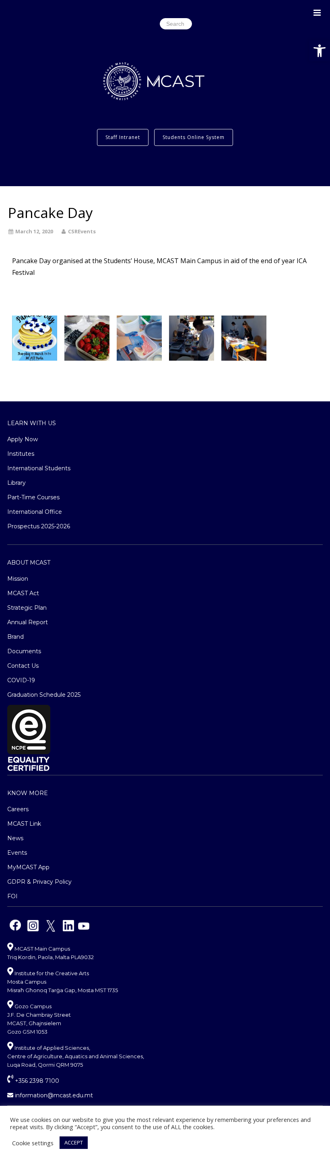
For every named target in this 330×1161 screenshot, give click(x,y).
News (15, 838)
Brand (15, 636)
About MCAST (28, 562)
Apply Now (22, 439)
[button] (319, 50)
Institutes (20, 453)
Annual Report (27, 622)
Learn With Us (31, 423)
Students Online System (194, 137)
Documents (24, 651)
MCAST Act (23, 593)
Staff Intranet (122, 137)
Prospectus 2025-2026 (38, 526)
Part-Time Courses (33, 497)
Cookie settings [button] (33, 1142)
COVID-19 (21, 680)
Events (17, 852)
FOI (12, 896)
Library (16, 482)
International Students (38, 468)
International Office (34, 511)
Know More (27, 793)
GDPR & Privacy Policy (39, 881)
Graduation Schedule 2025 (43, 694)
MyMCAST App (28, 867)
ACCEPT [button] (73, 1142)
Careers (18, 809)
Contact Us (23, 665)
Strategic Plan (27, 607)
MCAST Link (24, 823)
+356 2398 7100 (36, 1080)
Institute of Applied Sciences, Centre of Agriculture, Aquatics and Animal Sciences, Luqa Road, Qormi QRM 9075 (75, 1056)
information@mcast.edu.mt (53, 1095)
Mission (17, 578)
